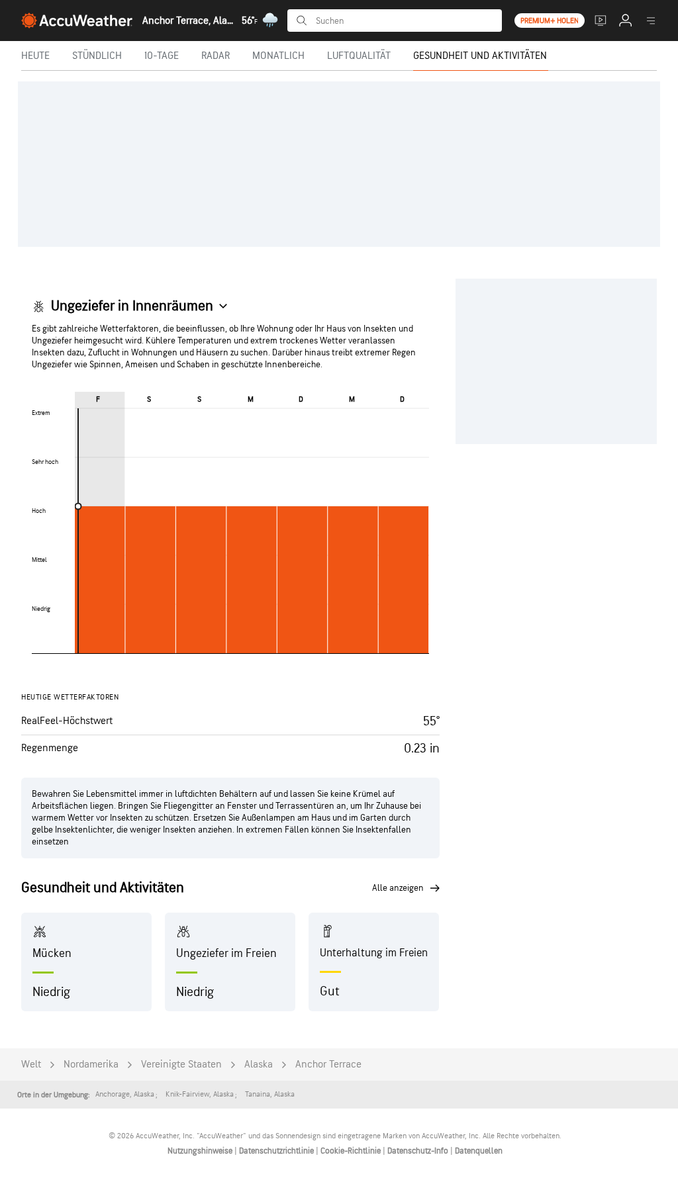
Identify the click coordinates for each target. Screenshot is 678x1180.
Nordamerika (91, 1064)
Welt (31, 1064)
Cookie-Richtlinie (351, 1151)
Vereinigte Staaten (181, 1064)
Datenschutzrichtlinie (277, 1151)
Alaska (258, 1064)
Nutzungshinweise (201, 1151)
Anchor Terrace (328, 1064)
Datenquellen (479, 1151)
